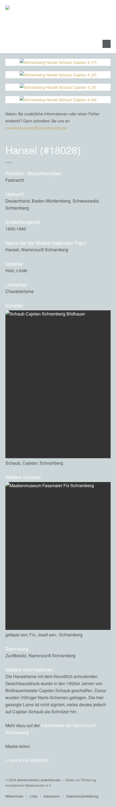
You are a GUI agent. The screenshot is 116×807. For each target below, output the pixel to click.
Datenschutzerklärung (82, 796)
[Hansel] (94, 746)
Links (33, 796)
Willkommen (14, 796)
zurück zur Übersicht (28, 760)
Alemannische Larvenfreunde (38, 779)
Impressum (52, 796)
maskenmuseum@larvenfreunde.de (36, 128)
